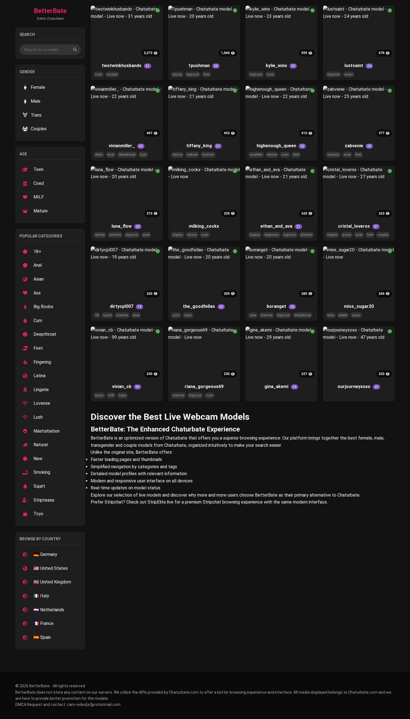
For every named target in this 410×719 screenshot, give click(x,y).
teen (330, 315)
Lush (38, 417)
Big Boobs (43, 306)
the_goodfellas (203, 306)
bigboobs (272, 235)
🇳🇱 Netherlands (48, 609)
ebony (192, 235)
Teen (38, 169)
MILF (38, 197)
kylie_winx (280, 65)
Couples (39, 128)
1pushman (203, 65)
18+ (37, 251)
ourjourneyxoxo (357, 386)
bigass (178, 235)
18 (96, 315)
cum (98, 74)
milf (111, 395)
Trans (36, 115)
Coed (38, 183)
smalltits (256, 154)
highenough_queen (280, 145)
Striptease (43, 500)
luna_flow (126, 226)
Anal (37, 265)
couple (112, 74)
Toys (38, 513)
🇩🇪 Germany (45, 554)
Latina (39, 375)
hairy (188, 315)
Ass (37, 293)
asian (348, 74)
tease (99, 395)
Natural (40, 444)
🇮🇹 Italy (41, 595)
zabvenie (358, 145)
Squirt (39, 486)
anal (110, 154)
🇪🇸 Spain (42, 637)
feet (206, 74)
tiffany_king (203, 145)
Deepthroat (44, 334)
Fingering (42, 362)
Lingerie (41, 389)
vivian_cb (125, 386)
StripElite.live (160, 502)
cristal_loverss (358, 226)
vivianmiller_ (126, 145)
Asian (38, 279)
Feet (38, 348)
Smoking (41, 472)
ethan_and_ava (280, 226)
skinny (177, 154)
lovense (208, 154)
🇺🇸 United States (50, 568)
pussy (346, 235)
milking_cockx (204, 226)
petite (343, 315)
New (37, 458)
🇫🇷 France (43, 623)
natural (192, 154)
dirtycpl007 (125, 306)
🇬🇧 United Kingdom (52, 582)
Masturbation (46, 431)
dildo (99, 154)
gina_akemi (280, 386)
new (253, 315)
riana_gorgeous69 (204, 386)
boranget (280, 306)
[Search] (74, 49)
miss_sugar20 (359, 306)
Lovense (41, 403)
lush (143, 154)
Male (35, 101)
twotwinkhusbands (125, 65)
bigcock (193, 74)
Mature (40, 211)
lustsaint (357, 65)
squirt (107, 315)
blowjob (306, 235)
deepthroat (127, 154)
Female (38, 87)
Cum (37, 320)
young (177, 74)
